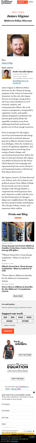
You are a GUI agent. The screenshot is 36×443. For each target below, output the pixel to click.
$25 (5, 317)
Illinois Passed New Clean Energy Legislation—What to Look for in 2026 (17, 268)
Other (25, 321)
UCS (16, 307)
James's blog (7, 63)
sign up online (16, 389)
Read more (18, 296)
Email (4, 424)
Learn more (14, 441)
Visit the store (25, 355)
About (14, 12)
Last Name (5, 411)
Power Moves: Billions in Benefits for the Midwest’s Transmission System (17, 289)
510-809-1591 (17, 83)
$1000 (9, 321)
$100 (20, 317)
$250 (29, 317)
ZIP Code (5, 418)
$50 (13, 317)
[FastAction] (27, 431)
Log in (3, 432)
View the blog (17, 379)
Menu (31, 2)
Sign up (8, 432)
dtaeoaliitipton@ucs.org (20, 81)
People (21, 12)
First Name (6, 404)
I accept (32, 437)
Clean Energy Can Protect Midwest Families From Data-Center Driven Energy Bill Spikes (18, 248)
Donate (21, 2)
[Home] (7, 2)
